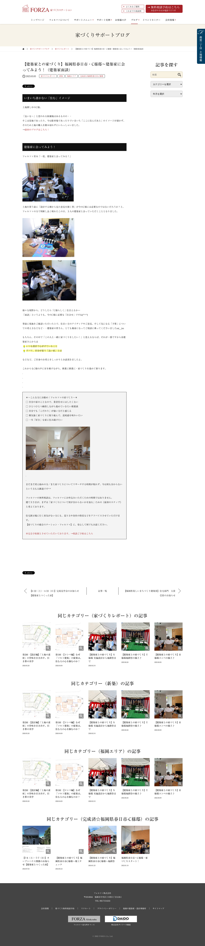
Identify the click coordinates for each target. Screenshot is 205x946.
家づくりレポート (62, 49)
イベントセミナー (151, 20)
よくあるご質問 (132, 7)
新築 (61, 76)
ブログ (134, 20)
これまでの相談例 (133, 11)
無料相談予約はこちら (165, 8)
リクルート (86, 908)
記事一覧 (102, 591)
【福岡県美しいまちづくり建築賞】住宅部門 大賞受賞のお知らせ (149, 593)
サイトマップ (158, 908)
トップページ (37, 20)
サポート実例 (103, 20)
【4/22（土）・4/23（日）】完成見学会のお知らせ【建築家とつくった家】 (54, 593)
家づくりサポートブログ (39, 49)
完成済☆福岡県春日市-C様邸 (91, 76)
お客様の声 (120, 20)
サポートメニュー (83, 20)
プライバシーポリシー (106, 908)
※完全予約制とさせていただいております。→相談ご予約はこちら (59, 533)
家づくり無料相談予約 (64, 908)
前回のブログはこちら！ (37, 130)
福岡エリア (71, 76)
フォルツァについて (59, 20)
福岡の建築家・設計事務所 (134, 908)
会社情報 (169, 20)
